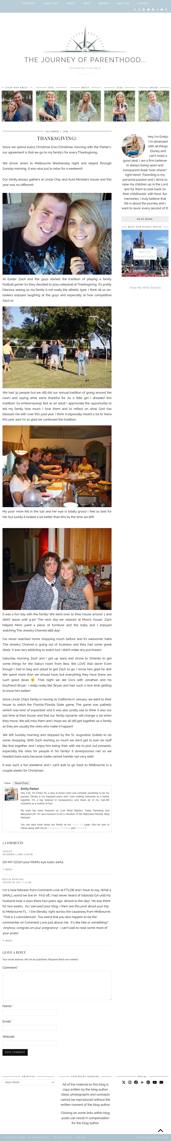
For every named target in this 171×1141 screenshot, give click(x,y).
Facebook (65, 828)
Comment (11, 967)
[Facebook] (153, 9)
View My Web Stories (145, 287)
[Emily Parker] (11, 799)
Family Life (51, 3)
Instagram (53, 828)
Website (9, 1036)
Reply (9, 869)
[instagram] (129, 1082)
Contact (143, 3)
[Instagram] (139, 9)
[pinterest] (148, 1082)
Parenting (28, 3)
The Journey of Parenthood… (30, 1137)
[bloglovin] (142, 1082)
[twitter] (124, 1082)
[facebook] (136, 1082)
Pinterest (81, 828)
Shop (87, 3)
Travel (70, 3)
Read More (145, 219)
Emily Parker (30, 788)
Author (7, 783)
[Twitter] (135, 9)
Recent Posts (21, 783)
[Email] (162, 9)
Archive (103, 3)
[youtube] (155, 1082)
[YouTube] (148, 9)
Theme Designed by (152, 1137)
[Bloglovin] (157, 9)
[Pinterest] (144, 9)
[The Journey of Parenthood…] (85, 46)
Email (7, 1021)
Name (8, 1006)
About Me (123, 3)
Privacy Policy (62, 1137)
